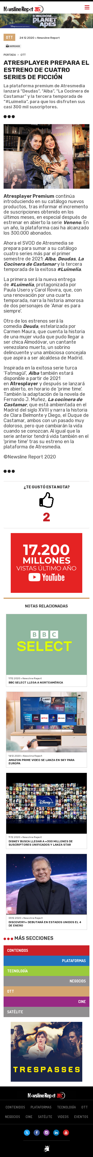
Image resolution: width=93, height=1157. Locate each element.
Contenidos (17, 950)
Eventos (81, 1117)
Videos (63, 1117)
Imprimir (14, 46)
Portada (10, 54)
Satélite (15, 1011)
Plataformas (74, 960)
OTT (23, 54)
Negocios (78, 981)
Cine (82, 1001)
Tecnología (17, 971)
